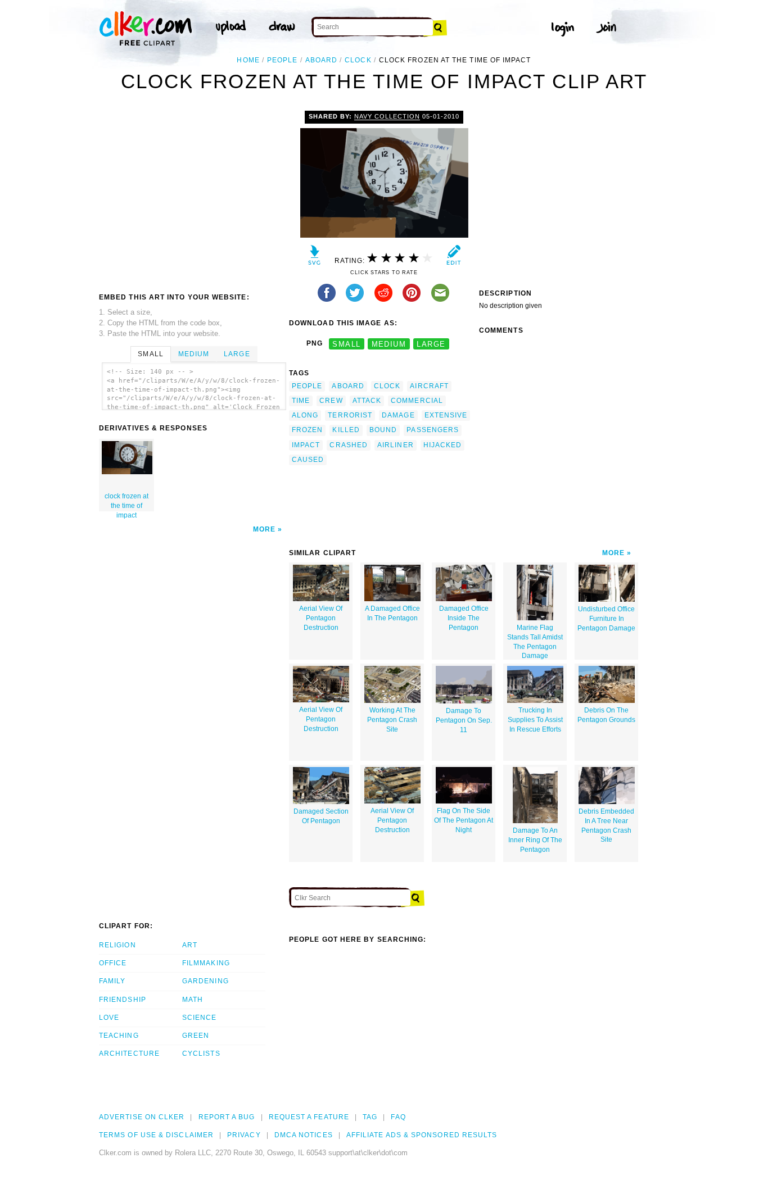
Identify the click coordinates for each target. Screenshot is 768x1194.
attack (367, 401)
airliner (395, 445)
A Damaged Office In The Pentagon (392, 613)
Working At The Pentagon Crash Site (392, 719)
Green (195, 1035)
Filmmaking (206, 963)
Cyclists (201, 1053)
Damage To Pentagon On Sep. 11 (464, 720)
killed (345, 430)
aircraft (429, 386)
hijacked (442, 445)
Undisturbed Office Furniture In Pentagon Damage (606, 618)
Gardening (205, 981)
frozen (307, 430)
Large (237, 354)
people (282, 60)
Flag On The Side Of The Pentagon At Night (463, 820)
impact (306, 445)
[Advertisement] (193, 195)
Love (109, 1018)
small (346, 343)
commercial (417, 401)
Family (112, 981)
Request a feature (309, 1117)
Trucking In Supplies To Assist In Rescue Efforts (535, 719)
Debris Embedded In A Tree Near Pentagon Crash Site (606, 825)
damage (398, 415)
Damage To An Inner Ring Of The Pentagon (535, 840)
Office (113, 963)
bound (383, 430)
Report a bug (226, 1117)
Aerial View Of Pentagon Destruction (320, 618)
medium (389, 343)
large (431, 343)
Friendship (122, 1000)
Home (248, 60)
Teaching (119, 1035)
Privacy (244, 1135)
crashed (348, 445)
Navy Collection (387, 116)
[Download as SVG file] (314, 257)
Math (192, 1000)
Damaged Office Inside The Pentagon (464, 618)
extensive (446, 415)
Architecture (129, 1053)
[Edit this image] (453, 257)
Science (199, 1018)
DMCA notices (303, 1135)
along (305, 415)
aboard (321, 60)
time (301, 401)
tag (370, 1117)
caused (308, 460)
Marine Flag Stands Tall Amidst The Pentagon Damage (535, 642)
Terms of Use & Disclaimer (156, 1135)
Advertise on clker (141, 1117)
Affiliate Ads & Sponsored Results (422, 1135)
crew (330, 401)
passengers (432, 430)
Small (150, 354)
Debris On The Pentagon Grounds (606, 715)
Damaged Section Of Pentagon (321, 816)
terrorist (350, 415)
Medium (193, 354)
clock (358, 60)
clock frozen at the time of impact (126, 501)
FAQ (398, 1117)
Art (189, 945)
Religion (117, 945)
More (264, 529)
